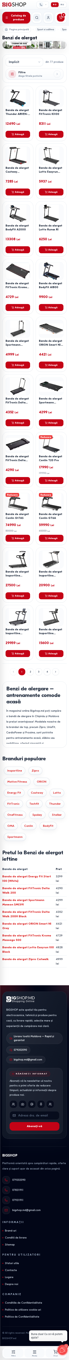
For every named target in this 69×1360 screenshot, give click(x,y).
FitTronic (13, 803)
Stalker (57, 815)
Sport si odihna (45, 29)
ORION (41, 781)
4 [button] (47, 671)
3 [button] (38, 671)
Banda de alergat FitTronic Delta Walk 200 (17, 460)
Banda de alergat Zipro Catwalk (25, 959)
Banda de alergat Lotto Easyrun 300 (50, 171)
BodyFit (48, 826)
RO (55, 4)
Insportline (14, 770)
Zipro (35, 770)
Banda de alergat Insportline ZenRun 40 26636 (17, 633)
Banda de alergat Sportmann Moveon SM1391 (50, 402)
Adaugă (19, 134)
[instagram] (22, 1104)
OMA (10, 826)
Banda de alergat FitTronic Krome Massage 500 (17, 287)
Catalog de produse (18, 17)
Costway (37, 792)
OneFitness (15, 815)
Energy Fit (14, 792)
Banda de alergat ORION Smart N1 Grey (50, 344)
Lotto (57, 792)
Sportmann (15, 837)
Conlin (28, 826)
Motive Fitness (17, 781)
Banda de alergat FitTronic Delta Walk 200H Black (17, 402)
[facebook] (13, 1104)
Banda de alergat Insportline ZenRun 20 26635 (50, 575)
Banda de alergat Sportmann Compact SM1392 (17, 344)
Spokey (37, 815)
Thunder (55, 803)
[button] (55, 671)
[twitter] (32, 1104)
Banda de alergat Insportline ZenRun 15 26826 (50, 633)
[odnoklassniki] (50, 1104)
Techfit (34, 803)
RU (62, 4)
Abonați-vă (34, 1126)
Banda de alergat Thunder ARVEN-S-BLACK (17, 114)
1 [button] (21, 671)
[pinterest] (41, 1104)
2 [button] (30, 671)
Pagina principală (19, 29)
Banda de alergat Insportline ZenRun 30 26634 (17, 575)
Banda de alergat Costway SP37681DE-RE (17, 171)
